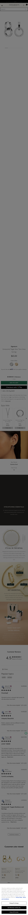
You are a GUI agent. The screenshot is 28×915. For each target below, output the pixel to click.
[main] (14, 899)
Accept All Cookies (14, 912)
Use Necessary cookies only (14, 907)
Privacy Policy (19, 897)
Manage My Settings (13, 903)
